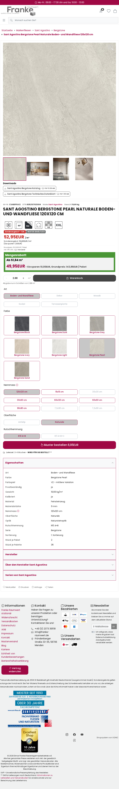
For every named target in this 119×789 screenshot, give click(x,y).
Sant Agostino (55, 204)
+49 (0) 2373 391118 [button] (45, 628)
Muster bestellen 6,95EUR (61, 445)
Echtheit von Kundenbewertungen (12, 655)
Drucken (25, 587)
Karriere (5, 649)
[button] (17, 385)
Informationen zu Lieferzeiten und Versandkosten (27, 776)
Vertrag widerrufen (15, 670)
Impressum (7, 633)
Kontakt (5, 637)
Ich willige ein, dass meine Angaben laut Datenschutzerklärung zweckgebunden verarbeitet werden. (105, 637)
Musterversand (9, 641)
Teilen (50, 587)
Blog (3, 645)
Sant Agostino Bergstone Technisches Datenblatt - (38, 194)
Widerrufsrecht (9, 617)
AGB (3, 629)
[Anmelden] (101, 11)
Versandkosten (9, 621)
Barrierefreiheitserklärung (14, 660)
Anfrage (38, 587)
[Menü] (4, 20)
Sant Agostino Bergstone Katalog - (31, 188)
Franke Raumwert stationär (10, 611)
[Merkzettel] (109, 11)
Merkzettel (11, 587)
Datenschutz (8, 625)
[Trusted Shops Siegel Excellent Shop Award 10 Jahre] (30, 740)
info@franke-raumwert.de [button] (42, 633)
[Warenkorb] (115, 11)
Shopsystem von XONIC (107, 737)
